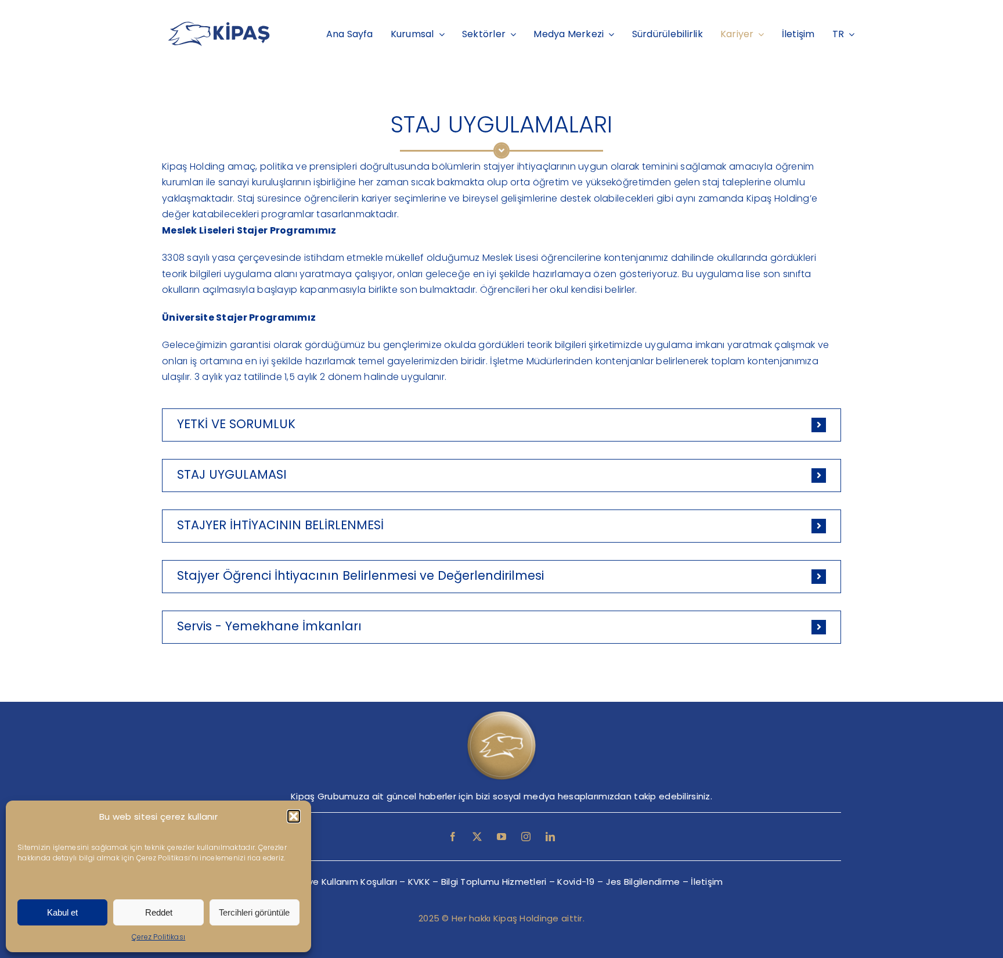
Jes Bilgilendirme (643, 882)
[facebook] (452, 836)
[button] (294, 816)
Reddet (158, 912)
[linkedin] (550, 836)
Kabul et (62, 912)
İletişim (707, 882)
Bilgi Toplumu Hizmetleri (494, 882)
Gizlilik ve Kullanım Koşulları (338, 882)
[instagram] (526, 836)
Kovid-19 (575, 882)
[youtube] (501, 836)
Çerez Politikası (159, 937)
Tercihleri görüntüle (254, 912)
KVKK (419, 882)
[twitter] (477, 836)
